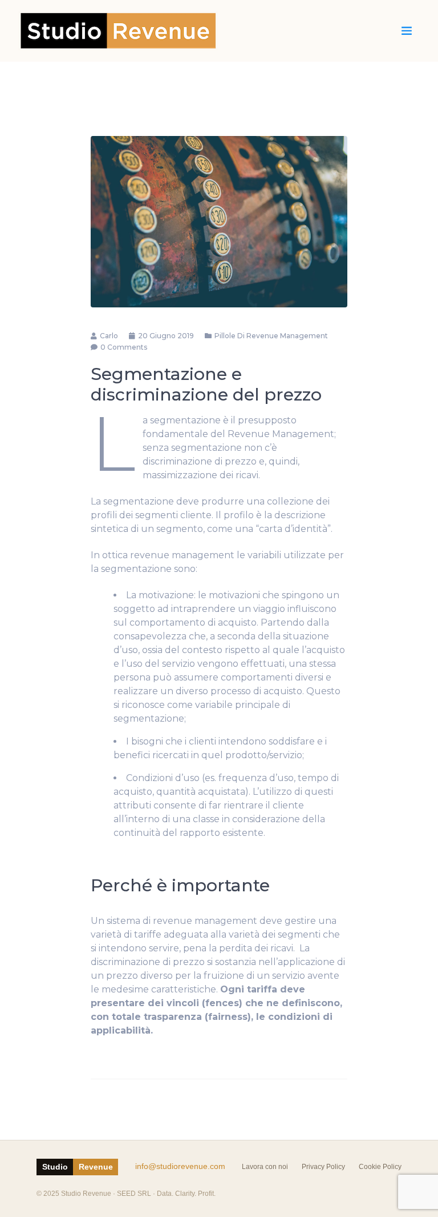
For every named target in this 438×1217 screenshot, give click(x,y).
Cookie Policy (380, 1167)
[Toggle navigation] (407, 31)
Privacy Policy (323, 1167)
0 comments (123, 347)
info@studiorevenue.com (180, 1166)
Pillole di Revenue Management (271, 335)
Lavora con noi (265, 1167)
